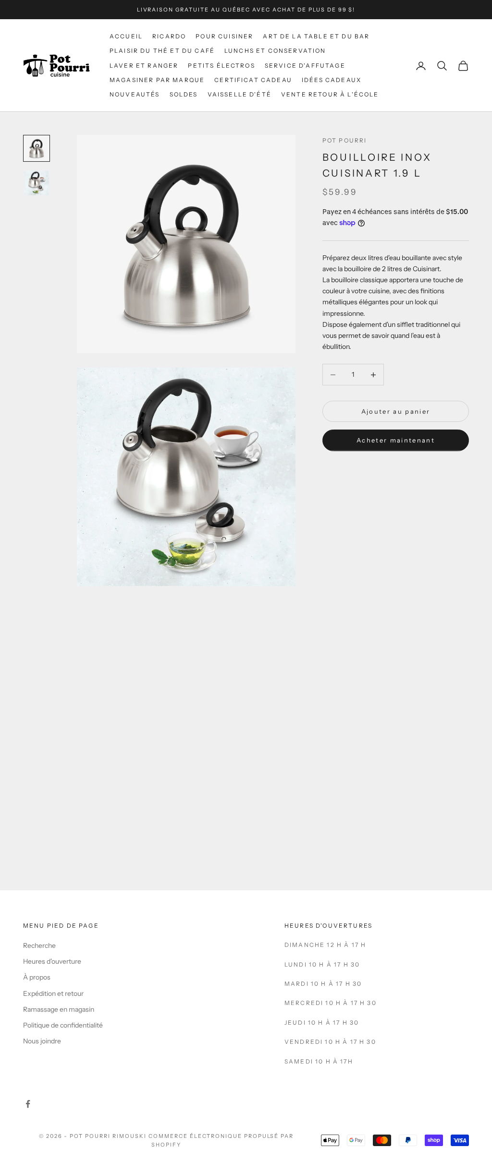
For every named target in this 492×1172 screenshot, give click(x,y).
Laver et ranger (144, 65)
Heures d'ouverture (52, 961)
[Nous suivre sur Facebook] (28, 1104)
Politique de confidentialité (63, 1025)
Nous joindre (42, 1041)
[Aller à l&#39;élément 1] (36, 148)
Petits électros (221, 65)
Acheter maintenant (396, 440)
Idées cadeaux (331, 80)
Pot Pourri (344, 140)
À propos (36, 977)
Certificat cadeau (253, 80)
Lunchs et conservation (275, 50)
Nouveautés (135, 94)
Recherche (39, 945)
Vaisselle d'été (239, 94)
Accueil (126, 36)
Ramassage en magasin (58, 1009)
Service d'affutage (305, 65)
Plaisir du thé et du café (162, 50)
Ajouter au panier (395, 411)
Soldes (184, 94)
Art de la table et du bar (316, 36)
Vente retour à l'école (330, 94)
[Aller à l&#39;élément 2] (36, 182)
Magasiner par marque (157, 80)
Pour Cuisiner (224, 36)
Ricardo (169, 36)
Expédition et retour (53, 993)
